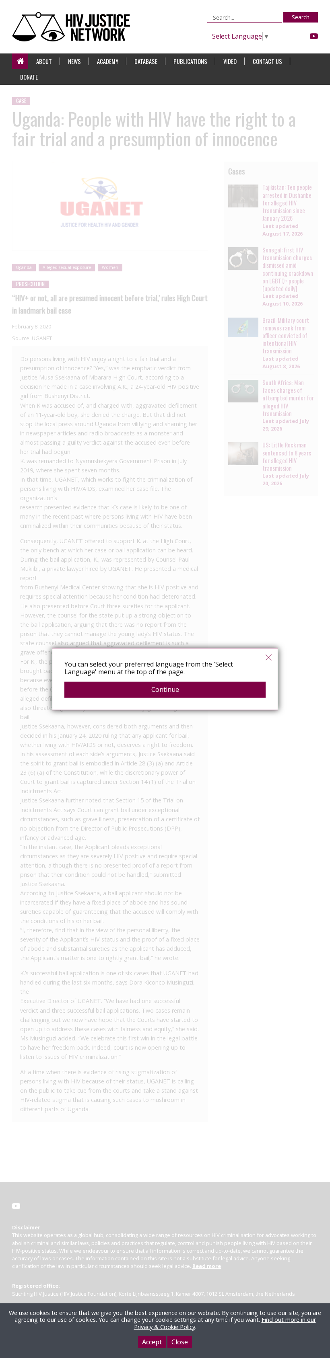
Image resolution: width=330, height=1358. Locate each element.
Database (145, 61)
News (74, 61)
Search (300, 17)
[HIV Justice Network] (73, 26)
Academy (107, 61)
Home (20, 61)
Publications (190, 61)
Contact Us (267, 61)
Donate (29, 77)
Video (230, 61)
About (44, 61)
